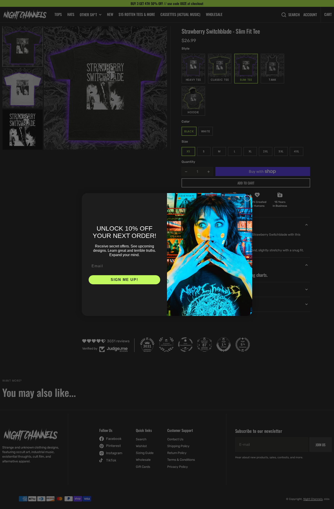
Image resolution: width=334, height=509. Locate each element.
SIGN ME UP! (124, 280)
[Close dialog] (247, 198)
